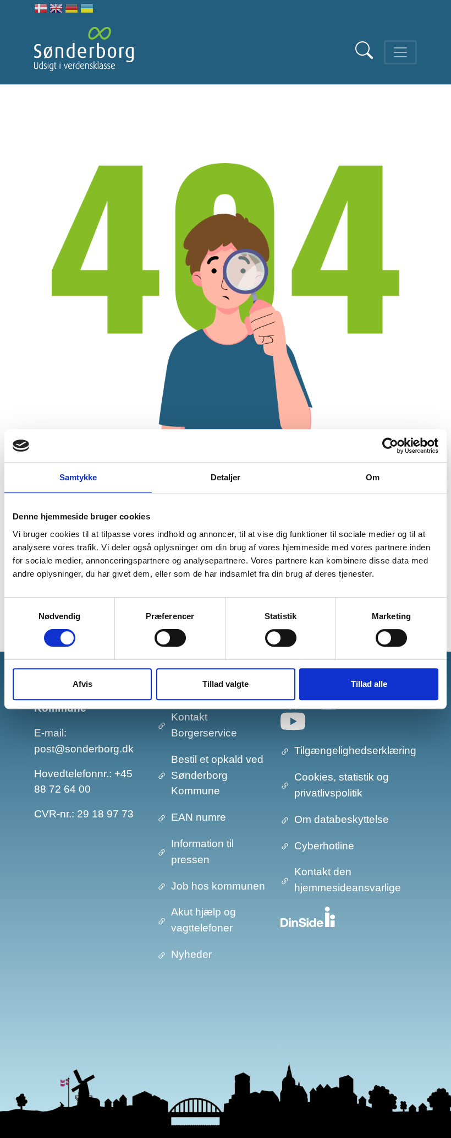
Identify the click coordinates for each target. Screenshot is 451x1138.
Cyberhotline (324, 846)
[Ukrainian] (87, 10)
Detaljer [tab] (226, 477)
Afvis (82, 684)
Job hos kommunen (218, 886)
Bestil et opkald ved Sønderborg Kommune (217, 775)
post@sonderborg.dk (84, 749)
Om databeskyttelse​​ (341, 819)
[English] (56, 10)
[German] (71, 10)
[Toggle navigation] (400, 52)
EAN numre (198, 817)
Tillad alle (369, 684)
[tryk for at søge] (365, 56)
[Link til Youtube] (292, 721)
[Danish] (40, 10)
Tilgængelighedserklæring (355, 750)
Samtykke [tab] (78, 477)
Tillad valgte (225, 684)
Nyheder (191, 954)
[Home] (84, 52)
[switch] (170, 638)
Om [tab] (373, 477)
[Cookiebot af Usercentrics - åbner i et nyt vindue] (390, 445)
